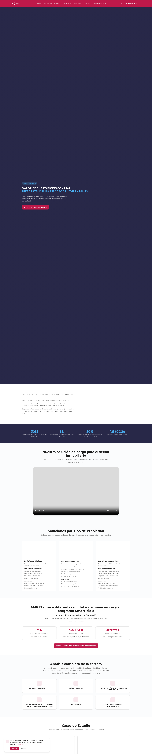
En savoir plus (20, 744)
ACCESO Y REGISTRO (132, 3)
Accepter (15, 748)
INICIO (38, 3)
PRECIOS (87, 3)
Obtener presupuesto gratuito (35, 207)
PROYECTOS (67, 3)
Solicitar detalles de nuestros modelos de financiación (76, 645)
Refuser (23, 748)
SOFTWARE (77, 3)
